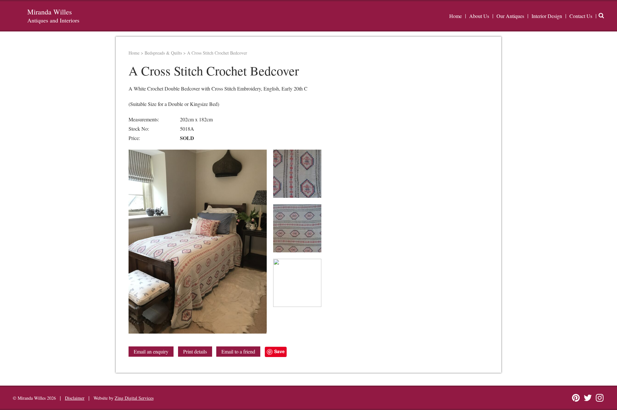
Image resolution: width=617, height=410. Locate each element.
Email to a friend (238, 351)
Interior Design (547, 16)
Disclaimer (75, 398)
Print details (195, 351)
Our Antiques (510, 16)
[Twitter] (587, 397)
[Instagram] (599, 397)
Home (455, 16)
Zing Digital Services (134, 398)
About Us (479, 16)
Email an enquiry (151, 351)
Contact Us (580, 16)
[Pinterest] (575, 397)
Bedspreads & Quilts (163, 53)
